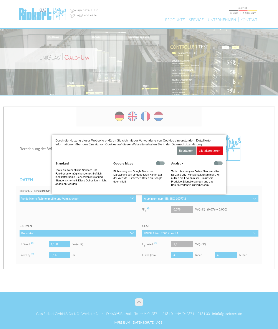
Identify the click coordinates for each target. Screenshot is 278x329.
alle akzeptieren (209, 150)
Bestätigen (186, 150)
